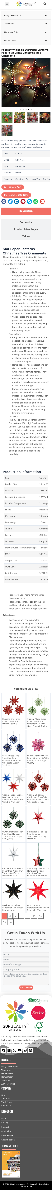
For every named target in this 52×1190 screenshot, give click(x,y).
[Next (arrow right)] (47, 595)
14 (34, 915)
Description (26, 211)
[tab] (26, 211)
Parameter (26, 222)
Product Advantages (26, 229)
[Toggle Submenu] (46, 15)
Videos (26, 236)
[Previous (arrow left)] (5, 595)
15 (40, 915)
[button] (7, 4)
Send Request (26, 987)
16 (4, 922)
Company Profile (11, 1146)
